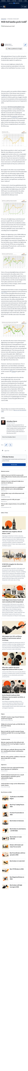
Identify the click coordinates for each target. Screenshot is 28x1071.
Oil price (8, 0)
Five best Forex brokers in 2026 (17, 813)
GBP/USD (26, 0)
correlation (4, 291)
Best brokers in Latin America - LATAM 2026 (18, 829)
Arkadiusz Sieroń (7, 44)
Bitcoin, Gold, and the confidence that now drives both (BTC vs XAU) (13, 757)
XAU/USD (14, 0)
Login (25, 6)
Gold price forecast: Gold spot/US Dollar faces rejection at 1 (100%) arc (12, 768)
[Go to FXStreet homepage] (4, 7)
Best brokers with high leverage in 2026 (16, 886)
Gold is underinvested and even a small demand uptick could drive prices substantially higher (12, 776)
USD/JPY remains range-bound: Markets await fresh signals (12, 717)
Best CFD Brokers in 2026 (17, 869)
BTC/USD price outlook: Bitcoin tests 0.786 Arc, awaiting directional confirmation (13, 750)
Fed (4, 95)
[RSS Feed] (10, 445)
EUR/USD (20, 0)
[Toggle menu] (1, 7)
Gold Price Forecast (8, 45)
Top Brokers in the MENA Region (17, 797)
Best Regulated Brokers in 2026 (17, 878)
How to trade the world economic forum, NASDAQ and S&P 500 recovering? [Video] (13, 732)
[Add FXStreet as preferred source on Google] (14, 49)
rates (11, 369)
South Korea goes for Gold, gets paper (10, 499)
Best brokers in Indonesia (17, 820)
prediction (14, 116)
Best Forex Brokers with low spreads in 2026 (17, 854)
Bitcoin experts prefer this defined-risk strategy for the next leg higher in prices (13, 743)
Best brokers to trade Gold (17, 861)
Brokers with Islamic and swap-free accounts (16, 846)
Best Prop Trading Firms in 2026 (17, 805)
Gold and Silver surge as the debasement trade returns (13, 784)
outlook (14, 371)
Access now (14, 464)
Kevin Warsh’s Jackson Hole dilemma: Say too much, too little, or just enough (13, 697)
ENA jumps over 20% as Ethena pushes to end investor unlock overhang (12, 638)
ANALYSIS (3, 18)
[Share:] (25, 44)
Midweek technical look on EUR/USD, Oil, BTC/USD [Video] (13, 724)
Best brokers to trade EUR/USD (16, 838)
